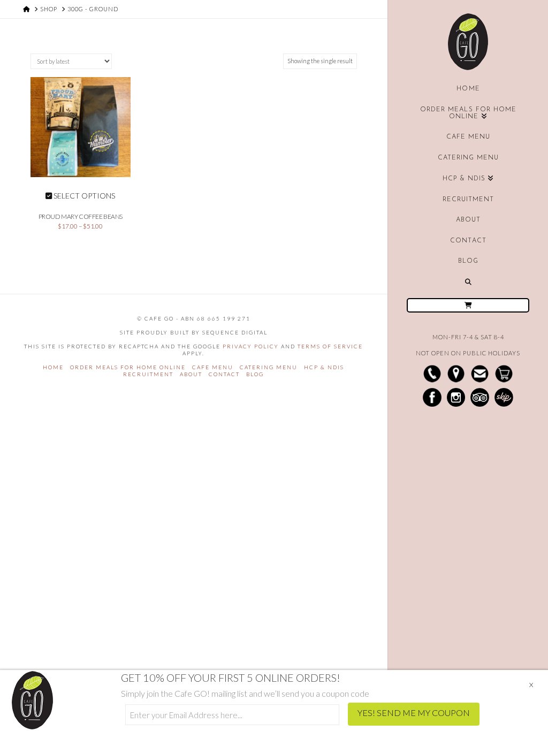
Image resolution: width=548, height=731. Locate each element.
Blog (255, 374)
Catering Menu (269, 367)
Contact (224, 374)
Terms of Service (330, 346)
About (191, 374)
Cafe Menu (212, 367)
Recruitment (148, 374)
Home (53, 367)
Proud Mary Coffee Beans (81, 216)
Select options (83, 195)
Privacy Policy (251, 346)
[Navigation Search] (468, 282)
